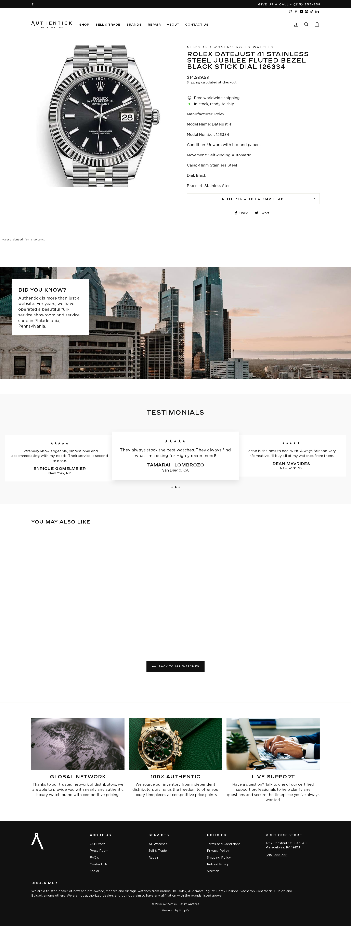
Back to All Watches (178, 666)
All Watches (157, 844)
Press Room (99, 850)
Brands (134, 24)
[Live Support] (273, 744)
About (173, 24)
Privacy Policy (218, 850)
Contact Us (196, 24)
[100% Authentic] (175, 744)
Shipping (193, 82)
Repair (154, 24)
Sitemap (213, 871)
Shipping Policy (219, 857)
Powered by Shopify (175, 910)
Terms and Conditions (223, 844)
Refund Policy (218, 864)
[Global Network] (78, 744)
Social (94, 871)
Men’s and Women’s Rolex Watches (230, 47)
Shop (84, 24)
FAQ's (94, 857)
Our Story (97, 844)
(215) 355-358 (276, 855)
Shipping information (253, 199)
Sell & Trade (107, 24)
